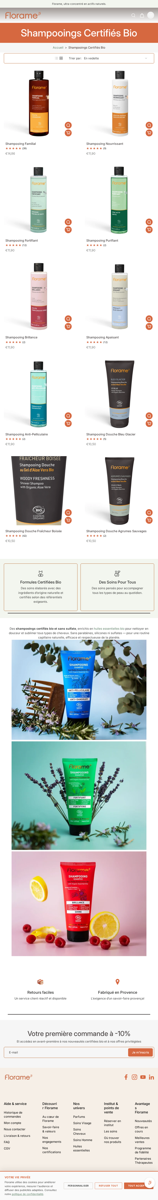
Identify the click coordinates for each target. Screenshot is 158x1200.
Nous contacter (14, 1129)
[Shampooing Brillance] (38, 296)
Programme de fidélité (143, 1150)
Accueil (58, 47)
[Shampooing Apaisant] (119, 296)
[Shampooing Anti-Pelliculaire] (38, 393)
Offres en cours (141, 1129)
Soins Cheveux (79, 1131)
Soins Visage (82, 1123)
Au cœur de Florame (50, 1119)
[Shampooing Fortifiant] (38, 200)
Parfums (79, 1117)
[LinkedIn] (151, 1077)
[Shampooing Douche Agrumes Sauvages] (119, 490)
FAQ (7, 1142)
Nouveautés (143, 1121)
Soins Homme (82, 1140)
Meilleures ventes (142, 1140)
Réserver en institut (112, 1123)
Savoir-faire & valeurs (50, 1129)
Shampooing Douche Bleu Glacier (110, 434)
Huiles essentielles (81, 1148)
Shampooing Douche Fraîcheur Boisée (33, 531)
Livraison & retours (17, 1136)
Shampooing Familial (20, 144)
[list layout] (56, 58)
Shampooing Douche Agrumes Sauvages (116, 531)
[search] (133, 15)
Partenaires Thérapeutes (144, 1160)
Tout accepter (138, 1185)
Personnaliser (78, 1185)
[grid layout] (61, 58)
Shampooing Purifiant (102, 240)
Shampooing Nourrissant (104, 144)
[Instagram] (134, 1077)
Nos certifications (51, 1150)
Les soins (110, 1131)
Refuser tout (108, 1185)
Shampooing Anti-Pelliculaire (26, 434)
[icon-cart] (142, 15)
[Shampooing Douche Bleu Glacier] (119, 393)
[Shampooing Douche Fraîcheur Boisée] (38, 490)
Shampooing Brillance (21, 337)
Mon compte (12, 1123)
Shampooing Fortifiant (21, 240)
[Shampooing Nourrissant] (119, 103)
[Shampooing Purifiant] (119, 200)
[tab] (87, 135)
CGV (7, 1148)
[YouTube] (143, 1077)
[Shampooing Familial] (38, 103)
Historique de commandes (13, 1114)
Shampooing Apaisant (102, 337)
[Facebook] (126, 1077)
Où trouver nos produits (112, 1140)
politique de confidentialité (27, 1194)
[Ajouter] (68, 132)
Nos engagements (51, 1140)
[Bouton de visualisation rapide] (68, 125)
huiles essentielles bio (109, 629)
